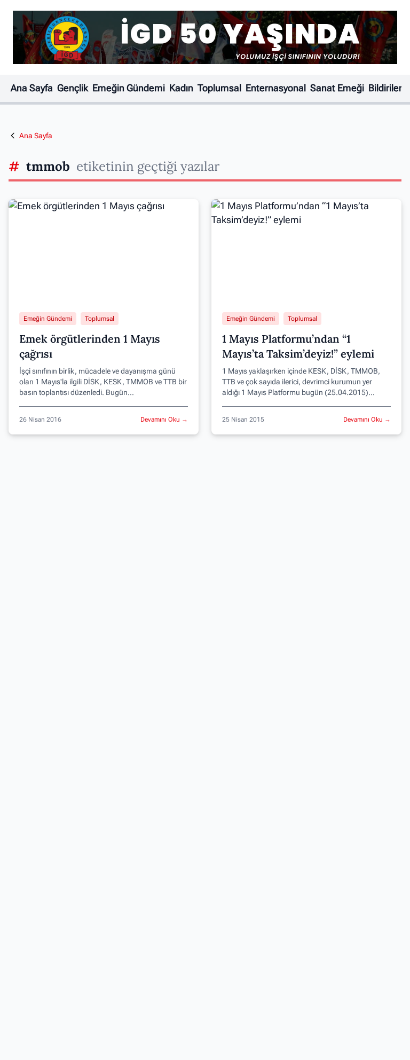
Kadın (181, 88)
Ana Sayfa (32, 88)
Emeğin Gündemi (128, 88)
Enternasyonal (276, 88)
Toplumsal (219, 88)
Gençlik (72, 88)
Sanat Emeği (337, 88)
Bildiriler (385, 88)
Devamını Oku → (164, 419)
